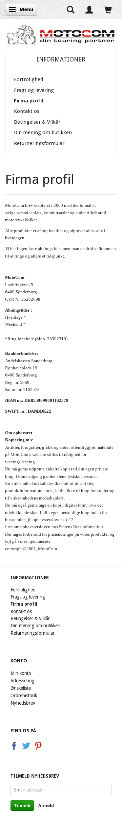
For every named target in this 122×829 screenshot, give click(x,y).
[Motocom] (61, 34)
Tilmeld (22, 805)
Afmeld (46, 805)
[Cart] (108, 10)
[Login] (89, 10)
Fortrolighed (28, 79)
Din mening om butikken (43, 132)
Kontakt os (26, 111)
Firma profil (28, 101)
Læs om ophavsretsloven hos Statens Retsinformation (54, 526)
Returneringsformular (39, 143)
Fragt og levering (34, 90)
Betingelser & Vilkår (37, 122)
